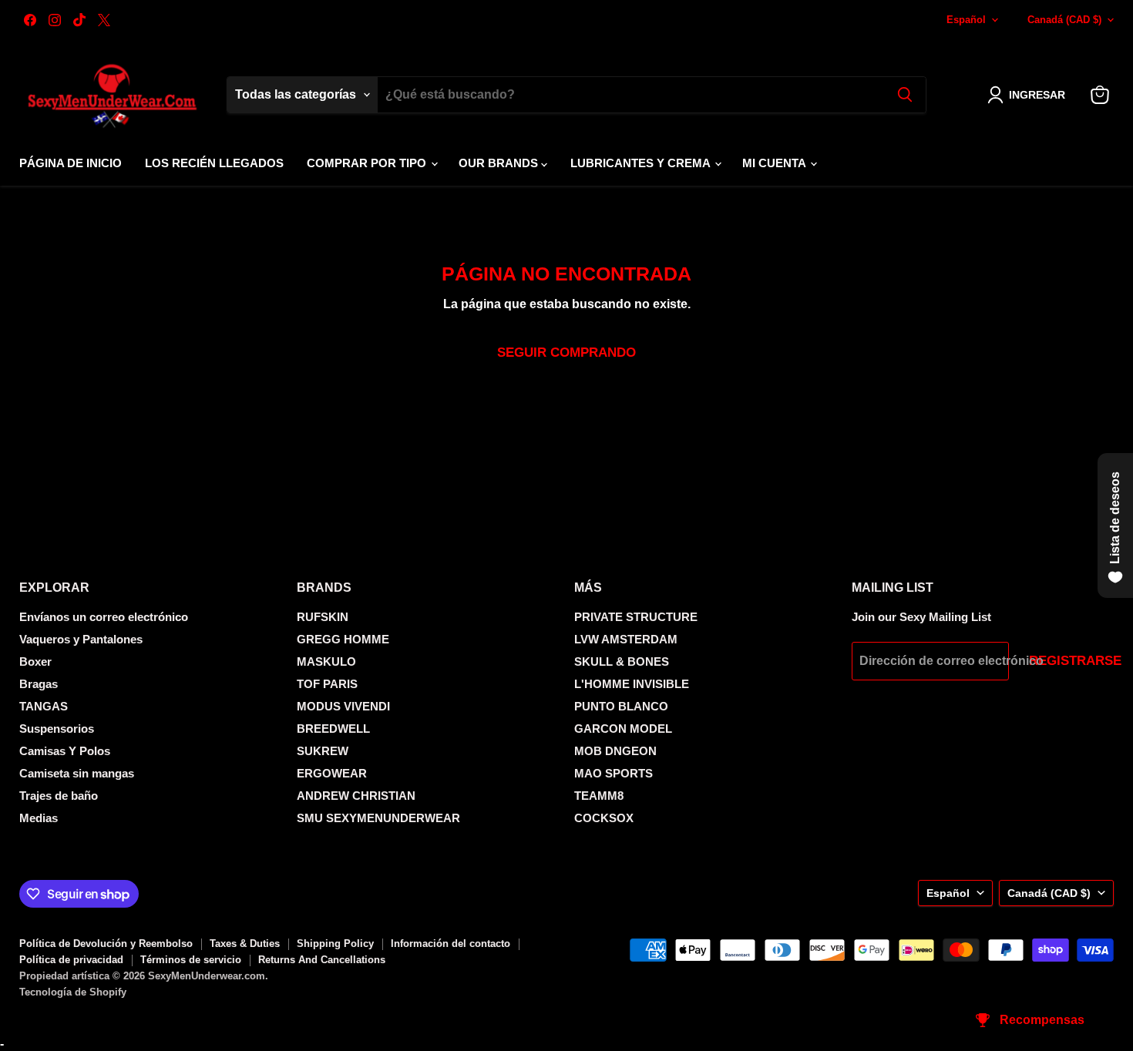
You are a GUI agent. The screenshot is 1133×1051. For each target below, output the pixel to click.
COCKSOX (604, 817)
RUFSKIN (322, 616)
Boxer (35, 661)
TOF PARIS (327, 683)
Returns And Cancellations (321, 959)
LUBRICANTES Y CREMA (641, 163)
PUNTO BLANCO (621, 706)
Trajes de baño (58, 795)
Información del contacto (450, 943)
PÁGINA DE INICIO (70, 163)
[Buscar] (905, 94)
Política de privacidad (71, 959)
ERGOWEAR (332, 773)
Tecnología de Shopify (72, 992)
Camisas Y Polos (64, 750)
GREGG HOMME (343, 639)
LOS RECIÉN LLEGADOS (214, 163)
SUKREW (322, 750)
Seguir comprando (566, 352)
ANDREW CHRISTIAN (356, 795)
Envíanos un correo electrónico (103, 616)
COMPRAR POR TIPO (368, 163)
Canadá (1064, 19)
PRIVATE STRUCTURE (636, 616)
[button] (1029, 95)
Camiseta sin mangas (76, 773)
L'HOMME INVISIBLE (631, 683)
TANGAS (43, 706)
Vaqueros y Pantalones (81, 639)
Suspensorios (56, 728)
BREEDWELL (333, 728)
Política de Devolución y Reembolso (106, 943)
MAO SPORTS (613, 773)
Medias (38, 817)
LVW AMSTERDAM (625, 639)
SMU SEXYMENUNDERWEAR (378, 817)
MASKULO (326, 661)
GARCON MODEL (623, 728)
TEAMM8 (599, 795)
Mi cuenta (775, 163)
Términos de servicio (190, 959)
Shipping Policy (335, 943)
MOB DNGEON (615, 750)
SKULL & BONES (621, 661)
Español (966, 19)
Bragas (38, 683)
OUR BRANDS (500, 163)
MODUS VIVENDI (343, 706)
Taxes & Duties (245, 943)
